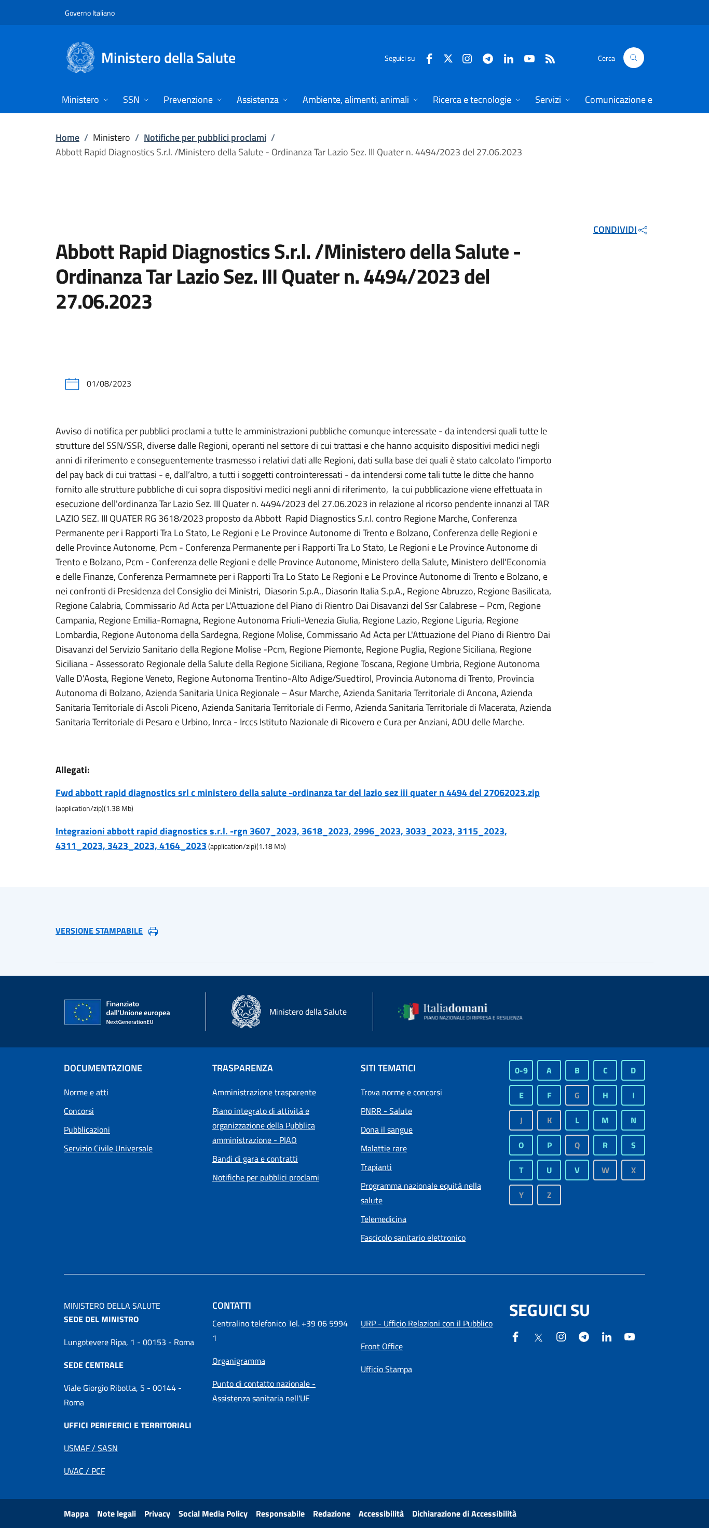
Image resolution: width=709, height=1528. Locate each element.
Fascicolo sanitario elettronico (413, 1237)
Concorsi (79, 1111)
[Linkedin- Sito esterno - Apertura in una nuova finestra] (607, 1336)
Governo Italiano (90, 12)
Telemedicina (383, 1219)
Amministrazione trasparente (264, 1092)
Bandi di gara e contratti (255, 1158)
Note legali (116, 1513)
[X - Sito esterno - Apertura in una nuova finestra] (448, 57)
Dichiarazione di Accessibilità (464, 1513)
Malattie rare (384, 1148)
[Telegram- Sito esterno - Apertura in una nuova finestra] (483, 57)
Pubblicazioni (87, 1129)
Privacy (157, 1513)
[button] (633, 57)
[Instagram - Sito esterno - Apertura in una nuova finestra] (463, 57)
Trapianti (376, 1167)
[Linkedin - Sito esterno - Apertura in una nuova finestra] (504, 57)
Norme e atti (86, 1092)
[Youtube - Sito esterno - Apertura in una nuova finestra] (525, 57)
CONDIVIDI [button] (615, 229)
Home (67, 137)
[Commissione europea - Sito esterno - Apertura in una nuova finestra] (118, 1012)
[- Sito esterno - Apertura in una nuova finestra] (629, 1336)
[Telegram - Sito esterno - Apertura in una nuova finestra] (584, 1336)
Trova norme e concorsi (401, 1092)
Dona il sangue (387, 1129)
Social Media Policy (213, 1513)
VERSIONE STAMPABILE (99, 930)
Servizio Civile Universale (108, 1148)
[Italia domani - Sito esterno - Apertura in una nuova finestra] (466, 1012)
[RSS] (546, 57)
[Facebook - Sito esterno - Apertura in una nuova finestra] (425, 57)
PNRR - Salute (386, 1111)
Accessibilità (381, 1513)
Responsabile (280, 1513)
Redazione (331, 1513)
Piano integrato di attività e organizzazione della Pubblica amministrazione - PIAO (263, 1125)
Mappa (76, 1513)
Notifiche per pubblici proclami (205, 137)
